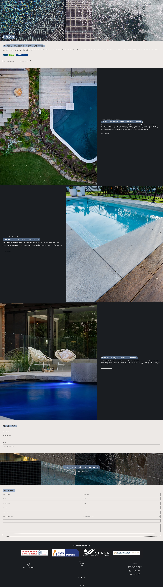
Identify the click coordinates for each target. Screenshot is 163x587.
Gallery (84, 8)
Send (81, 535)
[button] (160, 4)
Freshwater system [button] (7, 435)
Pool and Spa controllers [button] (8, 446)
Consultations (90, 8)
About (77, 8)
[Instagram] (78, 577)
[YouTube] (84, 577)
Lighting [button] (4, 442)
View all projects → (24, 61)
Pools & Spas (72, 8)
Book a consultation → (9, 61)
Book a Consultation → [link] (105, 133)
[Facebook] (81, 577)
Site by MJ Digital (81, 585)
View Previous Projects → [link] (106, 368)
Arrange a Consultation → (81, 471)
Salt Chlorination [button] (6, 431)
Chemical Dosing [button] (6, 439)
